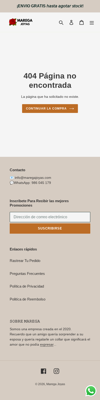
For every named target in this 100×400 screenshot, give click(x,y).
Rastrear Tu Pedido (25, 261)
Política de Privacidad (27, 286)
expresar (46, 344)
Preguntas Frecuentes (27, 273)
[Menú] (92, 22)
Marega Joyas (55, 384)
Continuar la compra (46, 108)
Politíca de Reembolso (27, 299)
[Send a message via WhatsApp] (91, 391)
